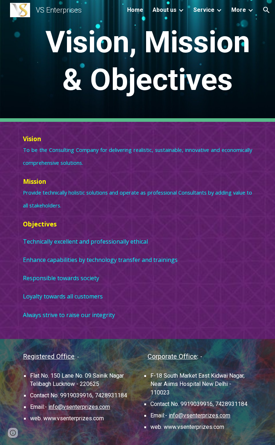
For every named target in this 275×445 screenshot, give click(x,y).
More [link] (238, 9)
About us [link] (165, 9)
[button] (266, 10)
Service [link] (203, 9)
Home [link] (135, 9)
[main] (147, 60)
